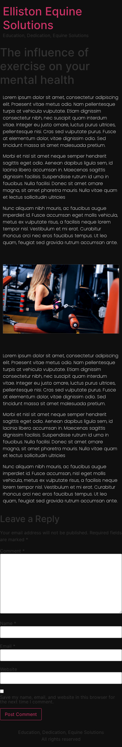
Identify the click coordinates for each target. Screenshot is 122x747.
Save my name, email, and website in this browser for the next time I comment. (57, 699)
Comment (12, 551)
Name (8, 623)
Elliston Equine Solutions (42, 18)
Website (8, 669)
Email (7, 646)
